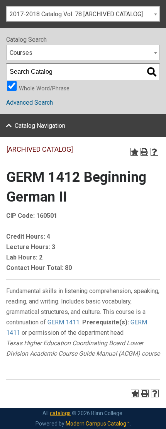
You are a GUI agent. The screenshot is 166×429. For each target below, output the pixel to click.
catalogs (60, 413)
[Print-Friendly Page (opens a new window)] (144, 152)
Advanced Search (29, 102)
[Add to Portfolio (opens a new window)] (134, 152)
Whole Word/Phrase (44, 88)
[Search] (152, 71)
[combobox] (83, 14)
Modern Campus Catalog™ (98, 424)
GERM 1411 (63, 322)
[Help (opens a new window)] (154, 152)
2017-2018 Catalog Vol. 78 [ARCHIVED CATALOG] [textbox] (76, 14)
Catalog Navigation (40, 125)
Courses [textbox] (21, 52)
